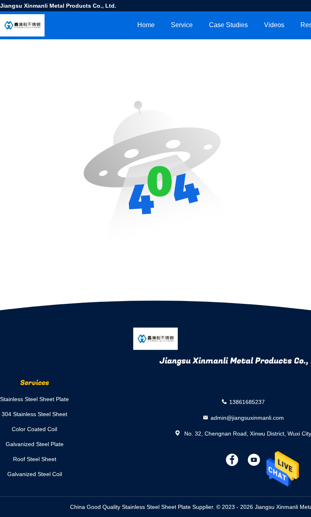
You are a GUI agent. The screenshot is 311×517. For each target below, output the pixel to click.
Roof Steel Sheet (34, 459)
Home (146, 24)
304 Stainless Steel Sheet (34, 414)
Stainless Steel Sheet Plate (34, 399)
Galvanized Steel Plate (35, 444)
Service (182, 24)
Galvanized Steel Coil (34, 474)
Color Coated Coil (34, 429)
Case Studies (228, 24)
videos (274, 24)
